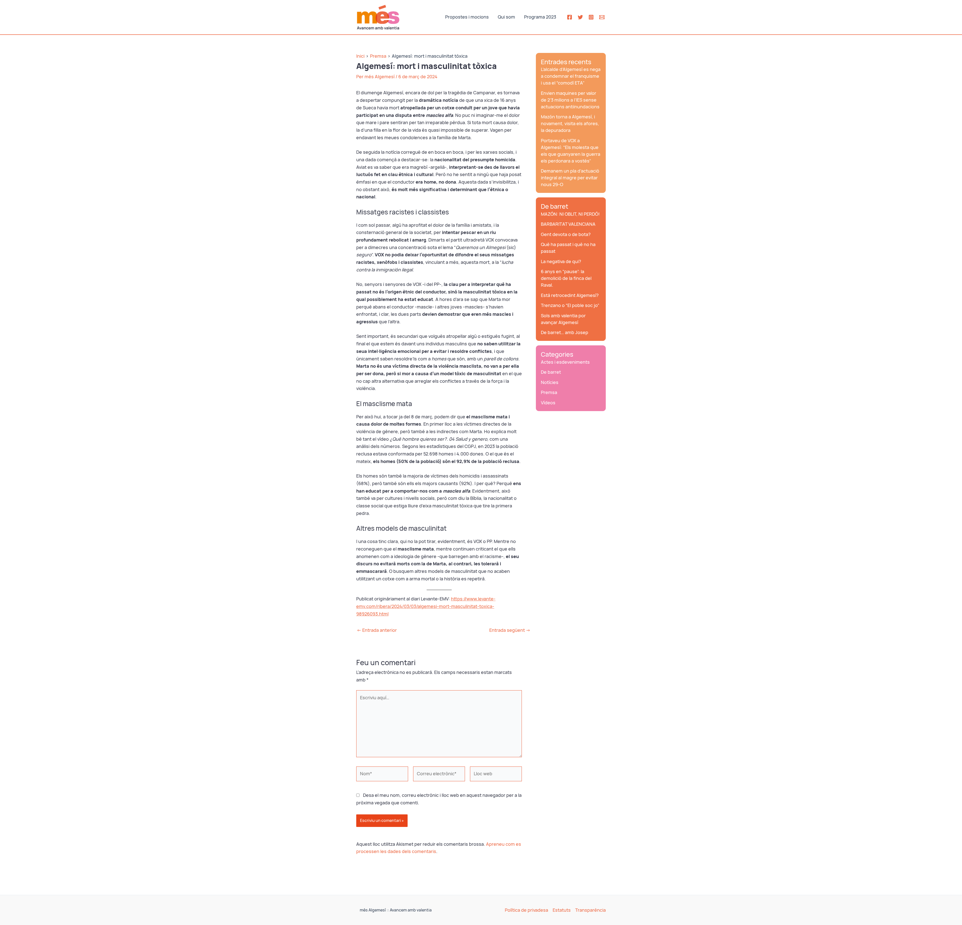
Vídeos (548, 403)
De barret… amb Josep (564, 332)
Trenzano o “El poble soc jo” (570, 305)
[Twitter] (580, 17)
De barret (554, 206)
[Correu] (602, 17)
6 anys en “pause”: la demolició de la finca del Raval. (566, 278)
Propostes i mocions (467, 17)
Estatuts (562, 910)
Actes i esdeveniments (565, 362)
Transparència (590, 910)
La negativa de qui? (561, 261)
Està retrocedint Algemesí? (570, 295)
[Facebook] (569, 17)
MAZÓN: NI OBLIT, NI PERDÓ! (570, 214)
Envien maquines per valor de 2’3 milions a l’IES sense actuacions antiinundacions (570, 100)
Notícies (549, 382)
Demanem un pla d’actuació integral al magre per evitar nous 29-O (570, 177)
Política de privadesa (526, 910)
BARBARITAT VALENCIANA (568, 224)
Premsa (549, 392)
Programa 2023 (540, 17)
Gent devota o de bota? (566, 234)
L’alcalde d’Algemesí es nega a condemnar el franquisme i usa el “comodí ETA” (570, 76)
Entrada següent (509, 630)
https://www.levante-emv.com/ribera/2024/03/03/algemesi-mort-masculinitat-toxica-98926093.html (426, 606)
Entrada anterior (377, 630)
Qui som (506, 17)
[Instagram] (591, 17)
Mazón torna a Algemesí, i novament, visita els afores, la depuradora (570, 123)
